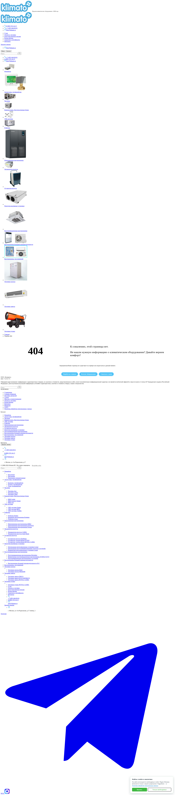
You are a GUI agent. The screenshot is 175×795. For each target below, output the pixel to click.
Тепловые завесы (9, 306)
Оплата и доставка (10, 35)
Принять (139, 789)
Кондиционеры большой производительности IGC (24, 563)
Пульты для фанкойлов (15, 484)
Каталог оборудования (88, 374)
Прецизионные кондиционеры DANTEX (21, 525)
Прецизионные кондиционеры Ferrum (20, 527)
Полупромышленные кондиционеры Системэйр (23, 558)
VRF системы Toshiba (15, 511)
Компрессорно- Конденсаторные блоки (16, 110)
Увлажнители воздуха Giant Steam (18, 534)
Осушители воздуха (10, 188)
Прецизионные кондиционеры (14, 160)
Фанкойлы (7, 71)
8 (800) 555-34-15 (11, 26)
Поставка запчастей (10, 395)
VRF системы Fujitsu (14, 507)
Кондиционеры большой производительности (18, 244)
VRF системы (8, 119)
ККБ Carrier (11, 499)
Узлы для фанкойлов (14, 486)
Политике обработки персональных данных (145, 785)
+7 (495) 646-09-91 (12, 28)
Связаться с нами (106, 374)
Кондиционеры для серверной (13, 259)
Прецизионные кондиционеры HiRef (19, 524)
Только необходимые (159, 789)
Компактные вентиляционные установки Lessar (23, 550)
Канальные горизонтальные (16, 478)
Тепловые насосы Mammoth (16, 571)
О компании (8, 392)
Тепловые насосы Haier (15, 570)
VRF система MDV (14, 509)
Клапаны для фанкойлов (15, 483)
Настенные (11, 476)
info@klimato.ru (11, 30)
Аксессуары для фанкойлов (12, 92)
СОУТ (6, 407)
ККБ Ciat (11, 502)
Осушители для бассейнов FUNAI (18, 540)
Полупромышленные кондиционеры (15, 231)
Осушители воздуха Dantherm (17, 538)
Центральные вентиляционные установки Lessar (23, 547)
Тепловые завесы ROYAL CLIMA (18, 580)
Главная (6, 334)
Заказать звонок (6, 44)
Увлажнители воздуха (11, 169)
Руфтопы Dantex (13, 515)
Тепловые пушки (9, 331)
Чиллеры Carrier (13, 492)
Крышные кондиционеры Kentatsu (18, 517)
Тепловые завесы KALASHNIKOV (19, 578)
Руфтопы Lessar (13, 519)
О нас (6, 33)
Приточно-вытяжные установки (14, 206)
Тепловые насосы (9, 281)
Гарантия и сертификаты (12, 40)
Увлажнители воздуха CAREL (17, 532)
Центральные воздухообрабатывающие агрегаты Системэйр (27, 548)
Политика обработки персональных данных (18, 409)
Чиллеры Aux (12, 491)
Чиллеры (7, 101)
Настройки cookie (36, 465)
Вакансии (7, 405)
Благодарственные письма (12, 36)
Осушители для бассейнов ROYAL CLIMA (21, 542)
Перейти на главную (69, 374)
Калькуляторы (8, 38)
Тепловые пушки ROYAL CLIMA (18, 585)
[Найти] (19, 53)
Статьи (6, 397)
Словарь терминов (10, 394)
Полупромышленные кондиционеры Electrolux (22, 555)
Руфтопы (7, 128)
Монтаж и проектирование (12, 399)
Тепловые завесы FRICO (15, 576)
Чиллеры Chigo (13, 494)
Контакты (7, 41)
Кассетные (11, 474)
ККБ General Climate (14, 501)
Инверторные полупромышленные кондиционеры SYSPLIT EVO (28, 557)
